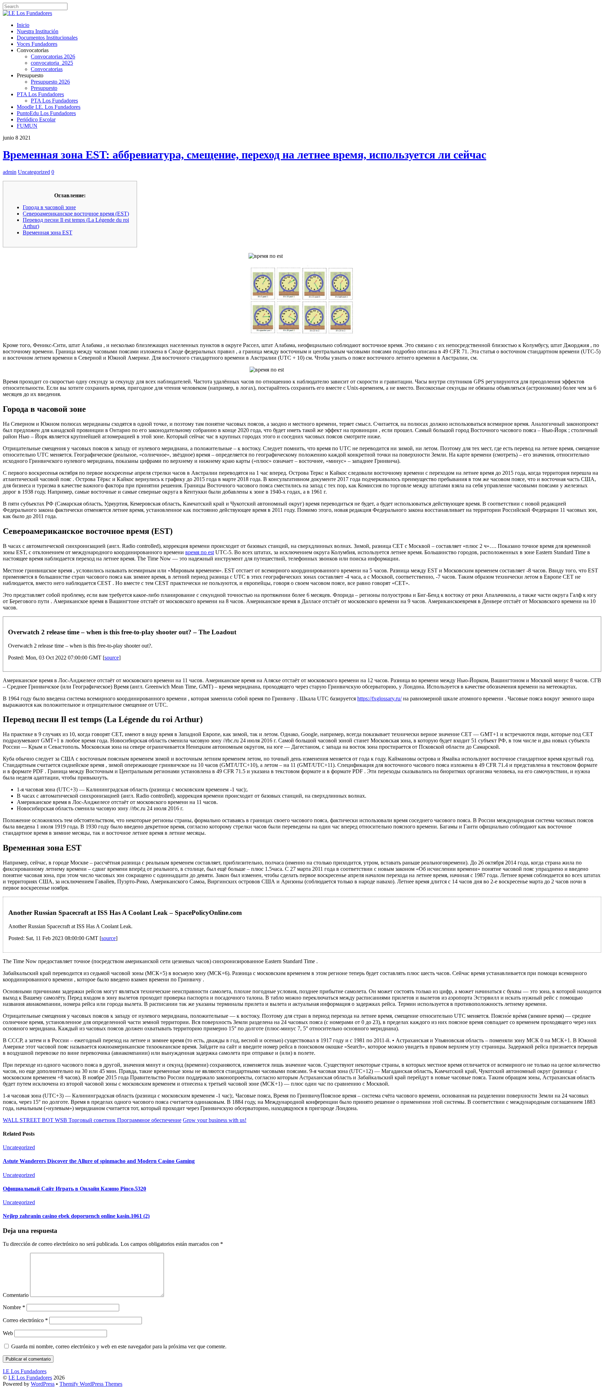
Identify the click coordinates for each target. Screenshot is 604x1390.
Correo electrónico (25, 1320)
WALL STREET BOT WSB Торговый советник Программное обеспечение (92, 1120)
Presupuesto (44, 88)
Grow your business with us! (214, 1120)
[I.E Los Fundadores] (27, 13)
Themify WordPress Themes (90, 1384)
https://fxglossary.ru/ (379, 698)
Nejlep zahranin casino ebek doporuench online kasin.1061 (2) (76, 1216)
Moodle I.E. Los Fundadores (48, 107)
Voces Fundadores (37, 44)
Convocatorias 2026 (53, 56)
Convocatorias (47, 69)
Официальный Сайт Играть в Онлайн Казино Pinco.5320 (74, 1189)
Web (8, 1333)
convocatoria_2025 (52, 63)
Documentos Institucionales (47, 38)
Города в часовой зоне (49, 207)
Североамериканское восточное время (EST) (76, 214)
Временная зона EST (47, 232)
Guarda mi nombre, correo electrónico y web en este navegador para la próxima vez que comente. (118, 1346)
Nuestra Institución (37, 31)
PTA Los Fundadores (40, 94)
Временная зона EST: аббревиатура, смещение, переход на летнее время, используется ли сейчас (244, 154)
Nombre (14, 1307)
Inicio (23, 25)
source (112, 658)
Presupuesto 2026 (50, 82)
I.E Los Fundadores (30, 1378)
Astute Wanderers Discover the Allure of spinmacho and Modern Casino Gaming (99, 1161)
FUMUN (27, 126)
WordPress (43, 1384)
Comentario (16, 1295)
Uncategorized (34, 172)
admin (9, 172)
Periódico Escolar (36, 119)
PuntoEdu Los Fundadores (46, 113)
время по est (199, 552)
